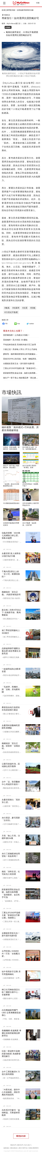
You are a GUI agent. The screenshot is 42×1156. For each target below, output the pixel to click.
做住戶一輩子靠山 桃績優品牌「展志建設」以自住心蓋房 (11, 467)
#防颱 (32, 308)
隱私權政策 (14, 1148)
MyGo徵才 (27, 1145)
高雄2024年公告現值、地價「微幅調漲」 (20, 359)
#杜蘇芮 (15, 308)
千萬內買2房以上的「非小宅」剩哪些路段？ (11, 574)
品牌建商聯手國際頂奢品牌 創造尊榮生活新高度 (11, 651)
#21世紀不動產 (11, 312)
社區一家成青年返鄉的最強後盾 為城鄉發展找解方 (11, 1053)
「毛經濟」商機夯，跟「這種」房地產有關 (11, 689)
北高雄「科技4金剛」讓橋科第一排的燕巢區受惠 (11, 449)
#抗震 (24, 308)
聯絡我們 (13, 1145)
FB (6, 323)
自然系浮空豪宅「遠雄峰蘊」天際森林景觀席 (11, 1112)
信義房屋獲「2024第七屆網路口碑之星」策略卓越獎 (11, 535)
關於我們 (20, 1145)
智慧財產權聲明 (33, 1148)
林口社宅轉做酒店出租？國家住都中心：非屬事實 (11, 992)
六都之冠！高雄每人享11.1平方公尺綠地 (20, 349)
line (18, 323)
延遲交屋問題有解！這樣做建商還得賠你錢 (17, 10)
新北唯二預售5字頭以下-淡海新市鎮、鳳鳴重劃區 (11, 612)
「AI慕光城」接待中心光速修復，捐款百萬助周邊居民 (11, 1092)
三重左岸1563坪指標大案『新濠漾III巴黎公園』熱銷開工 (11, 915)
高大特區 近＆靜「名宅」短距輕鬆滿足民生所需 (30, 449)
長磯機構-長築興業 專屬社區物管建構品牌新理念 (11, 1033)
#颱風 (7, 308)
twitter (31, 323)
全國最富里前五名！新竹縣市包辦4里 (19, 364)
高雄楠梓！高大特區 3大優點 (15, 340)
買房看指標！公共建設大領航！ (16, 335)
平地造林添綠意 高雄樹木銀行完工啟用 (19, 345)
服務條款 (6, 1148)
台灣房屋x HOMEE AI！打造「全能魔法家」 (11, 953)
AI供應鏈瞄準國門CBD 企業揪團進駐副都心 (11, 1012)
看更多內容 (21, 1136)
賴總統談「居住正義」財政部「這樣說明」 (11, 746)
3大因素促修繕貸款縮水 (11, 503)
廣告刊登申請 (23, 1148)
